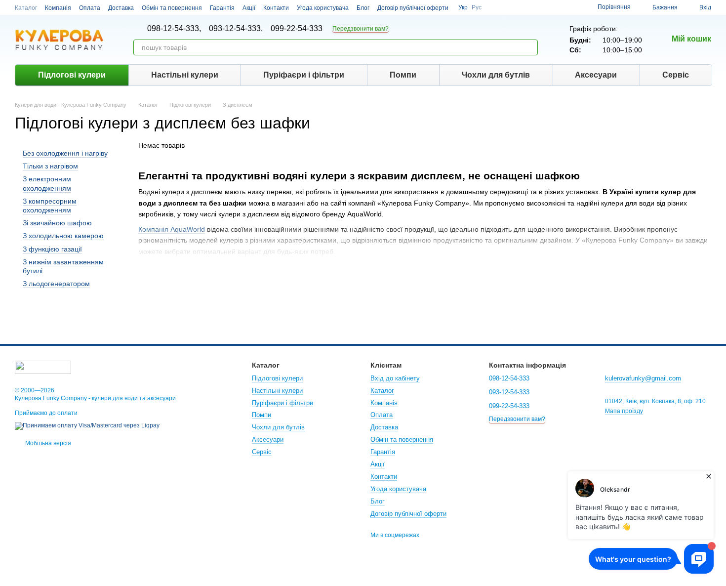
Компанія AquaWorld (171, 229)
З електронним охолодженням (47, 183)
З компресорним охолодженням (50, 205)
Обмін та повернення (172, 7)
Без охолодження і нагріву (65, 153)
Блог (363, 7)
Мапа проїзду (624, 411)
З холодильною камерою (63, 236)
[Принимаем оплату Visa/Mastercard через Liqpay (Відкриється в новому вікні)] (87, 425)
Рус (477, 7)
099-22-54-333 (297, 29)
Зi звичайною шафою (57, 223)
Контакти (276, 7)
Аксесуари (596, 75)
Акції (248, 7)
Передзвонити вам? (360, 28)
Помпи (403, 75)
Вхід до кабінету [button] (395, 378)
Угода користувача (323, 7)
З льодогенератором (56, 284)
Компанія (58, 7)
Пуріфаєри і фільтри (303, 75)
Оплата (89, 7)
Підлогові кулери (72, 75)
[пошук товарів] (530, 47)
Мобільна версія (47, 443)
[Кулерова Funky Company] (43, 366)
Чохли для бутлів (496, 75)
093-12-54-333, (236, 29)
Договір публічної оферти (412, 7)
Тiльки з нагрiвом (50, 166)
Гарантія (222, 7)
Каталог (26, 7)
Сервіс (675, 75)
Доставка (121, 7)
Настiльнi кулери (184, 75)
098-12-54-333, (174, 29)
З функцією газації (52, 249)
